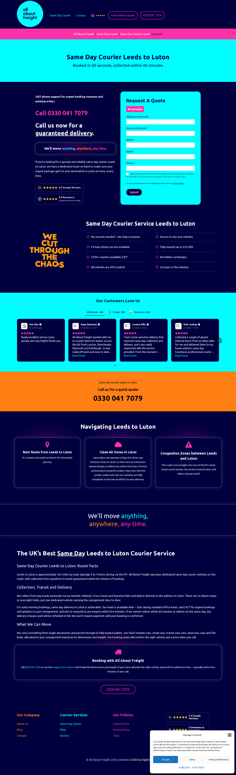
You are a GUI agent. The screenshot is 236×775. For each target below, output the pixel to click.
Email (130, 151)
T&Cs (116, 735)
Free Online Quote (123, 15)
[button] (229, 735)
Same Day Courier (60, 15)
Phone (130, 163)
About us (22, 723)
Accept (166, 759)
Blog (19, 729)
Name (130, 139)
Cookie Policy (185, 767)
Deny (192, 759)
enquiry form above (63, 667)
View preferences (219, 759)
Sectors (64, 735)
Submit (134, 192)
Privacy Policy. (178, 183)
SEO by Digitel (141, 759)
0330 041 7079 (152, 15)
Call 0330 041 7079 (61, 113)
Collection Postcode (138, 116)
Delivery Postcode (137, 128)
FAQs (63, 729)
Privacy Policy (198, 767)
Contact (81, 15)
